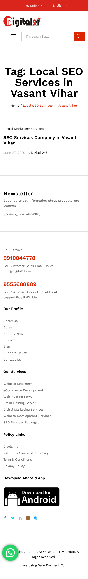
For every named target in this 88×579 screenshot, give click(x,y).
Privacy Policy (14, 466)
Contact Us (12, 359)
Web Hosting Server (18, 396)
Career (8, 327)
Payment (10, 340)
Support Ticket (15, 353)
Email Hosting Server (19, 403)
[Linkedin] (20, 518)
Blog (6, 346)
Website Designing (17, 383)
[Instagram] (28, 518)
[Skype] (35, 518)
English (58, 5)
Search (79, 36)
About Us (10, 321)
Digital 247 (39, 152)
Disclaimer (11, 446)
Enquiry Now (13, 334)
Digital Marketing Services (23, 128)
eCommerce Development (23, 390)
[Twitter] (12, 518)
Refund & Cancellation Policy (26, 453)
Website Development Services (27, 416)
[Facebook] (5, 518)
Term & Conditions (17, 459)
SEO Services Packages (21, 422)
